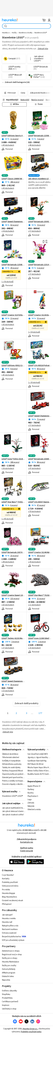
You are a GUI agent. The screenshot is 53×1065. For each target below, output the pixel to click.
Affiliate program (8, 972)
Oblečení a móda (34, 809)
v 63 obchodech (8, 605)
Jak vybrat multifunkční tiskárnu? (13, 808)
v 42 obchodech (8, 324)
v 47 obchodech (34, 468)
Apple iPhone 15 (34, 786)
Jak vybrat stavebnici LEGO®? (39, 178)
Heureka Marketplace (10, 961)
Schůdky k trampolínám (11, 761)
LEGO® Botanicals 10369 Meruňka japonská (39, 459)
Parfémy (31, 789)
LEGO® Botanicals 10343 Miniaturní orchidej (39, 221)
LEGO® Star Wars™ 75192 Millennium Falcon (39, 595)
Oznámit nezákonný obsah (12, 900)
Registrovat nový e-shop (12, 954)
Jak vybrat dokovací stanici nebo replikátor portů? (13, 811)
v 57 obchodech (34, 231)
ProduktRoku (7, 998)
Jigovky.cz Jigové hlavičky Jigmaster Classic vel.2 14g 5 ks (39, 757)
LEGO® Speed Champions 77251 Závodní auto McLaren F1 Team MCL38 (13, 681)
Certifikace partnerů (10, 1001)
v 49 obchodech (8, 562)
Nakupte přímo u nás (10, 925)
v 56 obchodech (8, 468)
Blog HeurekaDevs (9, 897)
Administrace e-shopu (11, 951)
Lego (30, 799)
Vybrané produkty (36, 749)
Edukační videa (8, 976)
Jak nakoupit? (7, 915)
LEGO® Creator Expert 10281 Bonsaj (13, 595)
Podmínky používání (10, 882)
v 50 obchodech (34, 511)
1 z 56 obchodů (7, 281)
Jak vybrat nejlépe (11, 803)
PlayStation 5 (33, 796)
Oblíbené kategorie (11, 749)
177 (40, 713)
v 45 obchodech (8, 375)
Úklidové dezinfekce (10, 754)
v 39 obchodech (34, 562)
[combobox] (26, 26)
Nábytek (31, 806)
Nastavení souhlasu (10, 929)
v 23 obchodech (34, 648)
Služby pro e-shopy (9, 958)
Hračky (14, 33)
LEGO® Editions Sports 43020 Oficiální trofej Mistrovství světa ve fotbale (13, 135)
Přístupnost (7, 904)
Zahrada (31, 803)
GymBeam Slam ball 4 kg (37, 761)
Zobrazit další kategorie (15, 82)
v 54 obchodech (8, 231)
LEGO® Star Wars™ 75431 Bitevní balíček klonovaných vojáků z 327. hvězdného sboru (13, 502)
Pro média (6, 889)
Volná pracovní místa (10, 886)
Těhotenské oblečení (10, 757)
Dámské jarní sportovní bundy (13, 777)
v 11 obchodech (34, 605)
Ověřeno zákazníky (9, 990)
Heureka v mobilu (9, 918)
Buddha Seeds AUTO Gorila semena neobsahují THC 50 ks (39, 774)
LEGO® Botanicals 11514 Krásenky (39, 264)
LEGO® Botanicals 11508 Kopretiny (13, 264)
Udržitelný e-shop (9, 1008)
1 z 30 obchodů (34, 382)
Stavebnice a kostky (25, 33)
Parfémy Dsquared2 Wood (12, 771)
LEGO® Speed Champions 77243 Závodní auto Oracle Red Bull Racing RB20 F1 (13, 221)
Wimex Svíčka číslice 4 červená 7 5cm (39, 771)
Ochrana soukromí (9, 933)
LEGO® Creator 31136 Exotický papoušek (39, 315)
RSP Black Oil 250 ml (35, 764)
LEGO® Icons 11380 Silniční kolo (39, 638)
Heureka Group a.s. (30, 1028)
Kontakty (5, 878)
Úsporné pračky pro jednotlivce (13, 774)
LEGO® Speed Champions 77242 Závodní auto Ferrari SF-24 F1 (39, 416)
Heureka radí (7, 922)
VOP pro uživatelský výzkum (13, 940)
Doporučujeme (35, 781)
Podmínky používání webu (31, 1031)
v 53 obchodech (8, 690)
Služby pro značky (9, 965)
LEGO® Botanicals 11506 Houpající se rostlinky (39, 135)
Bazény (31, 792)
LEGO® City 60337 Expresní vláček (39, 502)
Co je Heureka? (8, 875)
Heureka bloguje (8, 893)
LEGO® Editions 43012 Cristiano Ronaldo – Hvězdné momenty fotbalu (13, 365)
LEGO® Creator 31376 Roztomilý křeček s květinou (13, 315)
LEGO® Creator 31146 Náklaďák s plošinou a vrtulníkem (39, 552)
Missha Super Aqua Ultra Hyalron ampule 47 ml (39, 767)
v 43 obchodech (8, 145)
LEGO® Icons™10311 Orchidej (13, 459)
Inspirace (5, 1005)
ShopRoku (6, 994)
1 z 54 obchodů (34, 332)
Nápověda (6, 980)
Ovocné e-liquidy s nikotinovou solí (13, 784)
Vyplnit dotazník (26, 851)
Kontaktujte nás (26, 842)
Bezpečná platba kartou (11, 936)
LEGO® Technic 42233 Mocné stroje (13, 638)
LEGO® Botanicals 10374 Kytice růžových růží (13, 552)
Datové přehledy (8, 969)
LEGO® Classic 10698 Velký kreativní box (13, 178)
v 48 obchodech (34, 145)
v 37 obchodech (34, 274)
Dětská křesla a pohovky (11, 764)
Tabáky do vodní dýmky (11, 767)
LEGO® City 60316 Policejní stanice (39, 365)
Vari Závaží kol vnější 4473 (38, 754)
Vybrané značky (9, 791)
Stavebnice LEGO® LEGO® (12, 796)
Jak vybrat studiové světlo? (13, 814)
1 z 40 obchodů (7, 519)
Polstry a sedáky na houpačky (13, 781)
